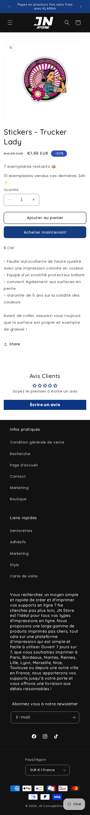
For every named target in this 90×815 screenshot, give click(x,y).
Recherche (20, 453)
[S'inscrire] (73, 717)
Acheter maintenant (45, 232)
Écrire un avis (45, 405)
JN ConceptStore (51, 806)
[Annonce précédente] (9, 6)
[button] (10, 22)
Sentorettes (21, 530)
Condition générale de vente (37, 442)
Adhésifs (18, 542)
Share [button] (15, 344)
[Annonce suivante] (80, 6)
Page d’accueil (24, 465)
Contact (18, 476)
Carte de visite (24, 576)
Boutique (18, 499)
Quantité (11, 189)
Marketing (19, 487)
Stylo (14, 564)
